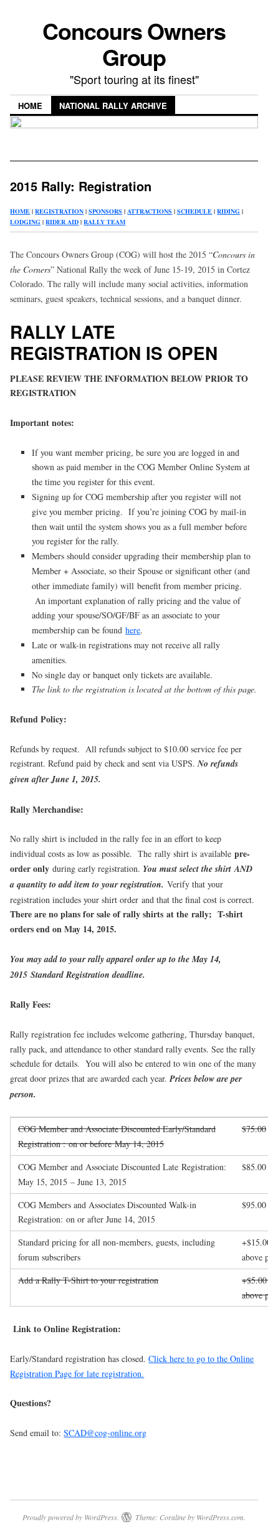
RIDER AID (62, 221)
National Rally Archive (113, 105)
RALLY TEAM (104, 221)
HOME (20, 211)
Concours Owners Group (134, 43)
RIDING (228, 211)
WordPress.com (220, 1517)
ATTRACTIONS (149, 211)
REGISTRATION (59, 211)
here (132, 630)
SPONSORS (105, 211)
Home (30, 105)
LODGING (25, 221)
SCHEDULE (194, 211)
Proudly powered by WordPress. (70, 1517)
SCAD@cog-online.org (105, 1433)
